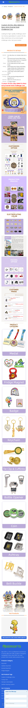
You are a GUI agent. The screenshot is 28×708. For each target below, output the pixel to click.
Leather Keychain (6, 666)
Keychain (3, 663)
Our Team (4, 696)
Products (10, 6)
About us (3, 691)
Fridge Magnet (5, 670)
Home (5, 6)
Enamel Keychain (6, 668)
